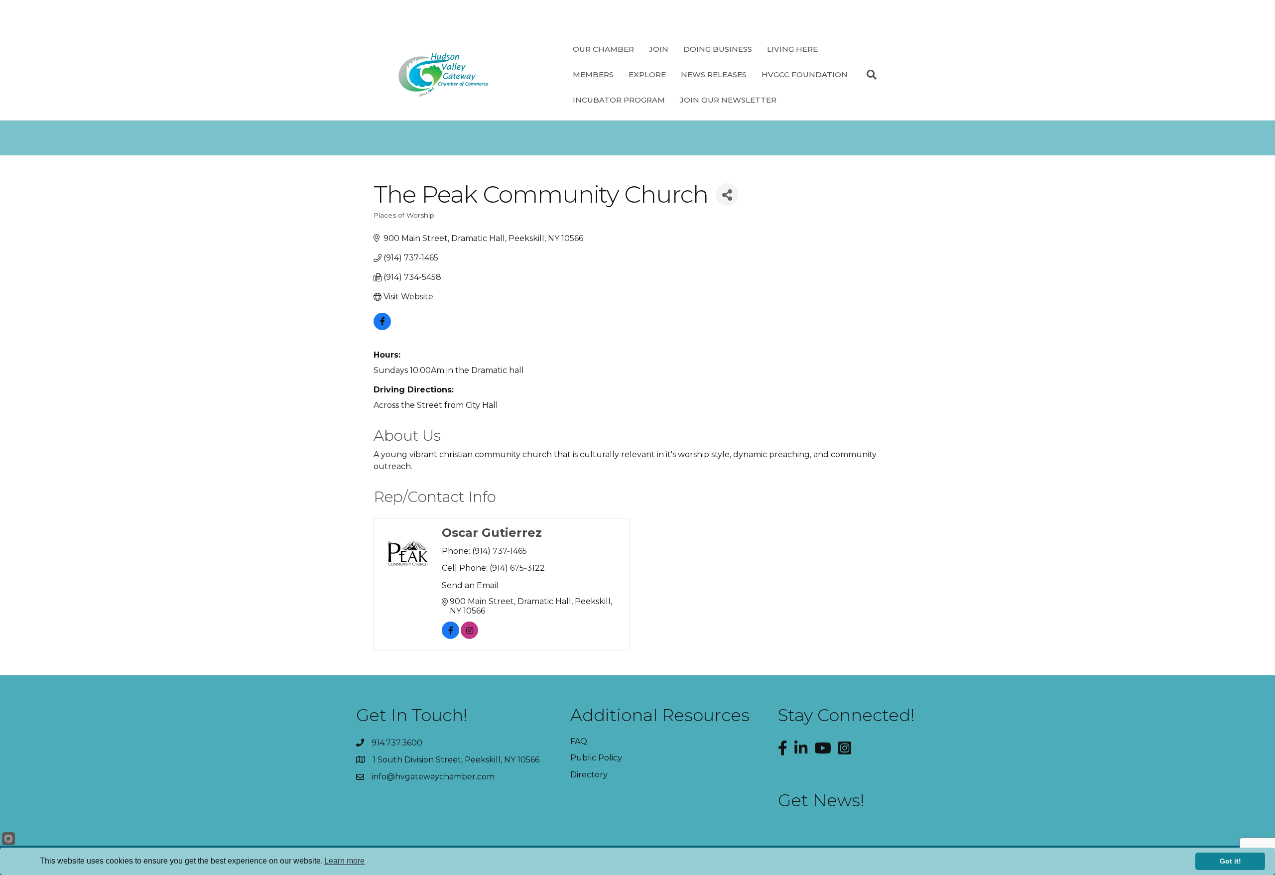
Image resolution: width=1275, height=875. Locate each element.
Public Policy (596, 757)
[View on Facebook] (382, 327)
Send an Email (470, 585)
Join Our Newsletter (728, 100)
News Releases (714, 74)
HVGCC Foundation (805, 74)
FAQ (578, 741)
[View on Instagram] (469, 636)
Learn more (344, 861)
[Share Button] (727, 194)
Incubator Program (619, 100)
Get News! (821, 800)
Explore (647, 74)
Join (658, 49)
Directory (589, 774)
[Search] (868, 74)
